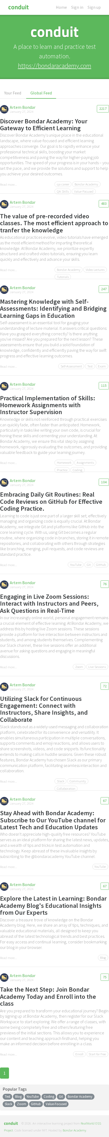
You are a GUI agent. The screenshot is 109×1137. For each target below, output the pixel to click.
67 (105, 800)
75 (105, 977)
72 (105, 686)
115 (104, 385)
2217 (103, 108)
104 (104, 482)
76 (105, 583)
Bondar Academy (74, 1130)
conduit (18, 7)
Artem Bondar (22, 107)
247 (104, 289)
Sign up (94, 7)
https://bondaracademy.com (54, 66)
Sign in (77, 7)
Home (61, 7)
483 (104, 203)
